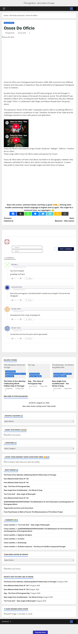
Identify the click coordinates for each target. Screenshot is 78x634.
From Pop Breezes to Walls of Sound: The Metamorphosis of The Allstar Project (33, 512)
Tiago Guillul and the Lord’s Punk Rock (18, 508)
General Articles (9, 23)
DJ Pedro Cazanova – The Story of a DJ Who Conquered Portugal (41, 547)
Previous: (8, 219)
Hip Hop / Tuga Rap (35, 376)
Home (6, 15)
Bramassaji (22, 543)
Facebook (5, 621)
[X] (20, 214)
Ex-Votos (21, 539)
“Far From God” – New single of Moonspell (19, 494)
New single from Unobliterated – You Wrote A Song (60, 383)
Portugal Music (10, 33)
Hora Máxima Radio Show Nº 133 (16, 482)
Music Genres (10, 376)
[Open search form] (68, 8)
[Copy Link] (57, 214)
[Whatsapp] (27, 214)
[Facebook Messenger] (35, 214)
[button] (4, 9)
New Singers (57, 376)
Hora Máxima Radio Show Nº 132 (16, 498)
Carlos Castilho (33, 386)
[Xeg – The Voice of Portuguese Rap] (39, 371)
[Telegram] (42, 214)
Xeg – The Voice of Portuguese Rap (35, 382)
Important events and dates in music (16, 374)
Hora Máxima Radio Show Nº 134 (16, 479)
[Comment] (64, 214)
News (64, 376)
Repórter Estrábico (25, 535)
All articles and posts (17, 15)
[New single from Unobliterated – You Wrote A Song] (63, 371)
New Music (68, 374)
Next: (64, 219)
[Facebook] (13, 214)
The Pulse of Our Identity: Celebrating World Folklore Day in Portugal (15, 383)
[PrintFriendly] (50, 214)
